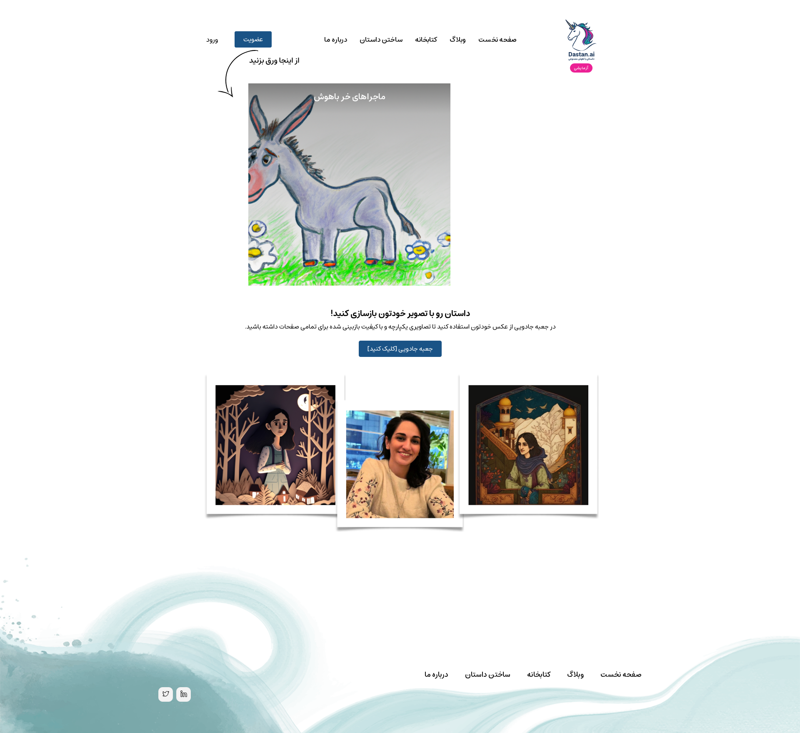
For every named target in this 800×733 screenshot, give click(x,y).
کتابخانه (426, 39)
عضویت (253, 39)
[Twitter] (165, 694)
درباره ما (335, 39)
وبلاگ (458, 39)
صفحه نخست (497, 39)
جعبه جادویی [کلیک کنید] (400, 348)
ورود (212, 39)
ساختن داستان (381, 39)
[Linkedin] (183, 694)
